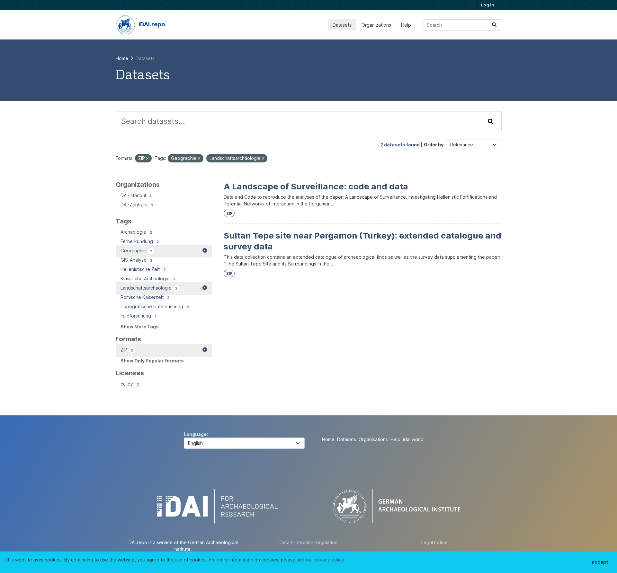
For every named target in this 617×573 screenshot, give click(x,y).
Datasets (342, 25)
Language (195, 434)
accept (600, 562)
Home (328, 439)
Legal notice (434, 542)
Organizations (376, 25)
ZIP (229, 214)
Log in (487, 4)
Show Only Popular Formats (152, 360)
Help (406, 25)
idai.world (413, 439)
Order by (433, 144)
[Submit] (494, 24)
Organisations (373, 439)
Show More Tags (140, 326)
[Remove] (147, 158)
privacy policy (329, 559)
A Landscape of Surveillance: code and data (316, 186)
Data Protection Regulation (308, 542)
